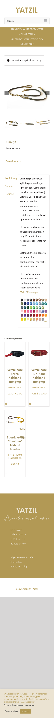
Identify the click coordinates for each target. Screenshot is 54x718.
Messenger (32, 292)
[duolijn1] (27, 93)
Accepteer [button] (25, 711)
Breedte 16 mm (15, 378)
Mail (22, 292)
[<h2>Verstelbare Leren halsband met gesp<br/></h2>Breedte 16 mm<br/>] (15, 344)
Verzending (16, 562)
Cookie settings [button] (11, 711)
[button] (6, 404)
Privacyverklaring (18, 566)
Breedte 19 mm (39, 378)
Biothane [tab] (9, 186)
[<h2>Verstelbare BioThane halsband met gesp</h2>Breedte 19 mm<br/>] (39, 344)
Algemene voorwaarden (22, 557)
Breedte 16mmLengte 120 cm (15, 447)
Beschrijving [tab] (10, 178)
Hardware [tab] (10, 194)
